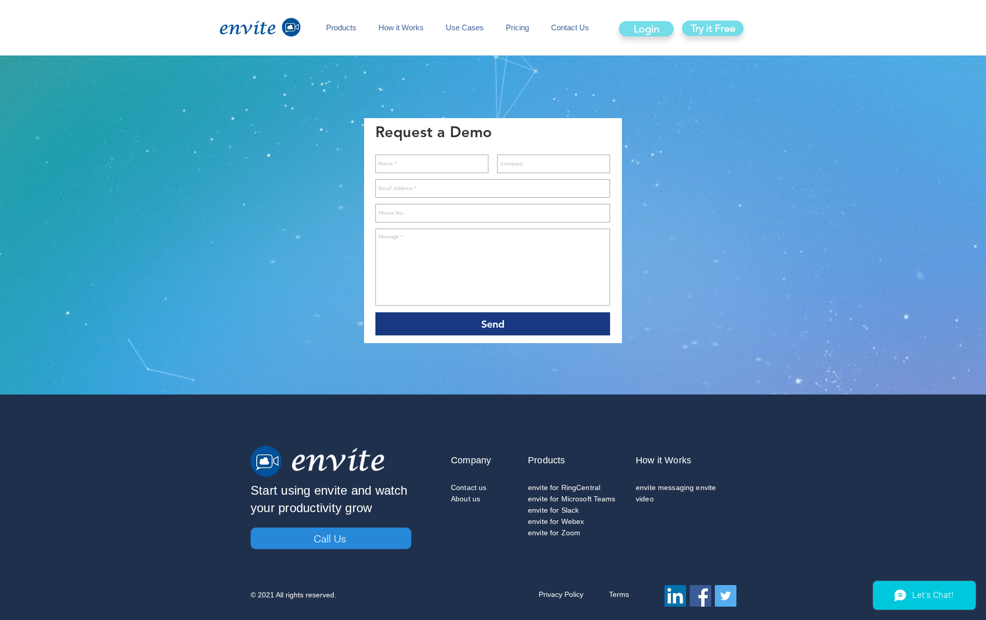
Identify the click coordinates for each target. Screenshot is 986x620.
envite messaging (665, 487)
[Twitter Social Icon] (725, 596)
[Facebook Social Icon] (700, 596)
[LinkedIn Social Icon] (675, 596)
